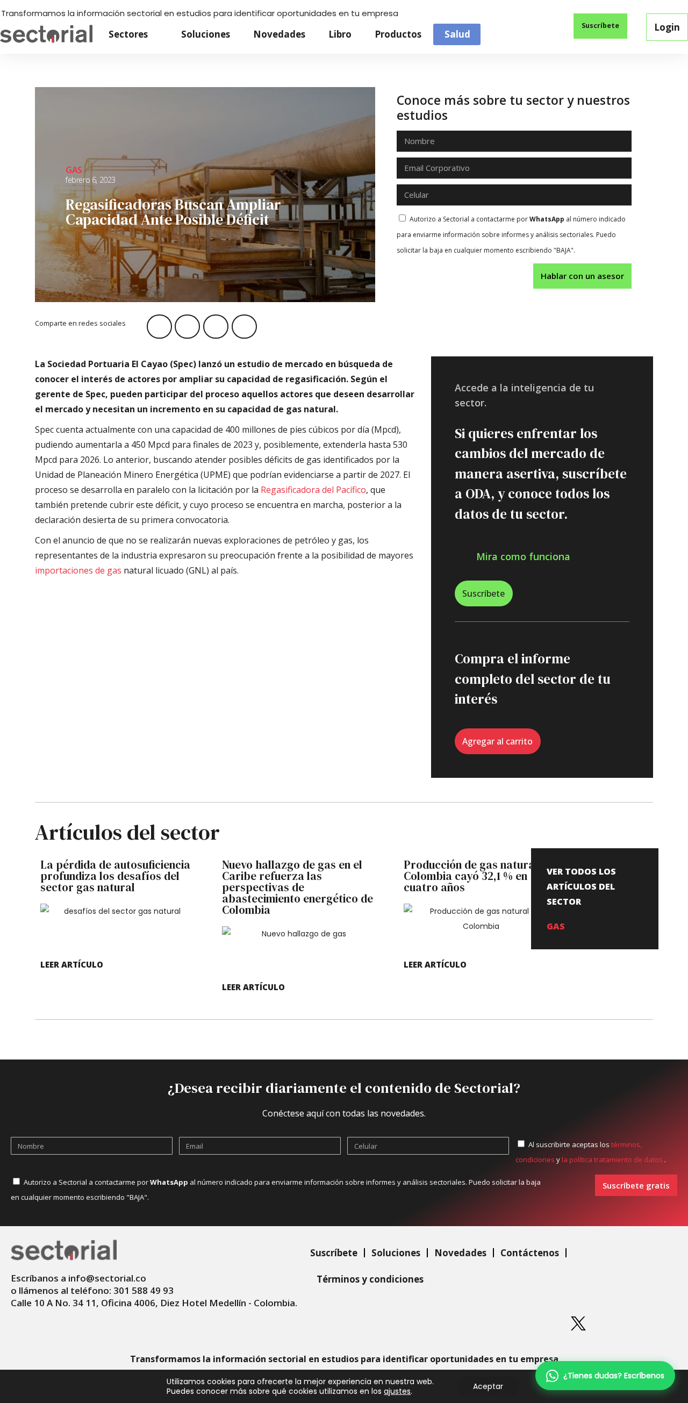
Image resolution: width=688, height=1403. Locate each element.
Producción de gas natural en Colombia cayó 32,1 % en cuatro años (478, 876)
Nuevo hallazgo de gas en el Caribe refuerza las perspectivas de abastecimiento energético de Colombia (297, 887)
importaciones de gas (78, 570)
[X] (578, 1323)
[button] (541, 27)
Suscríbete (333, 1253)
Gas (74, 170)
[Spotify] (538, 1323)
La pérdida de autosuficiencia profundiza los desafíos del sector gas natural (115, 876)
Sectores (128, 34)
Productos (398, 34)
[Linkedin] (458, 1323)
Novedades (279, 34)
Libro (340, 34)
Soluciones (205, 34)
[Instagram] (498, 1323)
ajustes (397, 1391)
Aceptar (488, 1386)
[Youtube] (619, 1323)
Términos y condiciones (370, 1279)
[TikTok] (658, 1323)
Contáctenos (529, 1253)
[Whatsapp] (418, 1323)
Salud (457, 34)
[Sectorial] (46, 34)
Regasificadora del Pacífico (313, 490)
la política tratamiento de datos (613, 1159)
